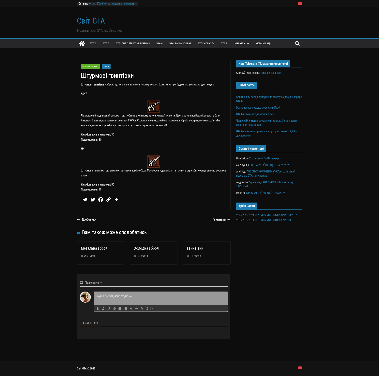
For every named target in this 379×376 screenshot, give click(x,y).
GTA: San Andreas (180, 43)
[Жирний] (97, 308)
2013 (257, 220)
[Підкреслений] (109, 308)
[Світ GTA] (81, 43)
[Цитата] (131, 308)
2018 (288, 215)
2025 (245, 215)
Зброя (106, 66)
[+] (152, 308)
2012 (263, 220)
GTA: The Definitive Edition (133, 43)
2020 (276, 215)
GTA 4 (159, 43)
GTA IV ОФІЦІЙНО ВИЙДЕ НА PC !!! (265, 192)
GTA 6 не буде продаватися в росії (255, 114)
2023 (257, 215)
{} (147, 308)
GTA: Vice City (206, 43)
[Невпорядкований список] (125, 308)
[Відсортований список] (120, 308)
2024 (251, 215)
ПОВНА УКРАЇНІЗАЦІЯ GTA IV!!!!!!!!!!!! (270, 165)
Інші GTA (239, 43)
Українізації (263, 43)
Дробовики (89, 219)
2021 (269, 215)
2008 (288, 220)
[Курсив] (103, 308)
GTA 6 (93, 43)
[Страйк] (114, 308)
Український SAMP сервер (264, 158)
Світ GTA (91, 21)
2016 (239, 220)
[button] (247, 43)
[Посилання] (142, 308)
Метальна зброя (94, 248)
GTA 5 (106, 43)
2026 (239, 215)
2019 (282, 215)
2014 (251, 220)
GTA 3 (224, 43)
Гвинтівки (219, 219)
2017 (294, 215)
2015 (245, 220)
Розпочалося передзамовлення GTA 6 (258, 107)
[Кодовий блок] (136, 308)
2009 (282, 220)
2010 (276, 220)
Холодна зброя (146, 248)
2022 (263, 215)
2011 (269, 220)
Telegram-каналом (270, 72)
